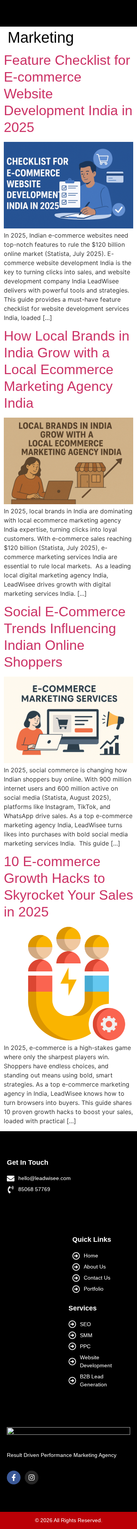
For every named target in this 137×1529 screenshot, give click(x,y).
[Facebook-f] (14, 1477)
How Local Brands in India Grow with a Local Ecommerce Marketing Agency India (66, 369)
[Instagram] (31, 1477)
